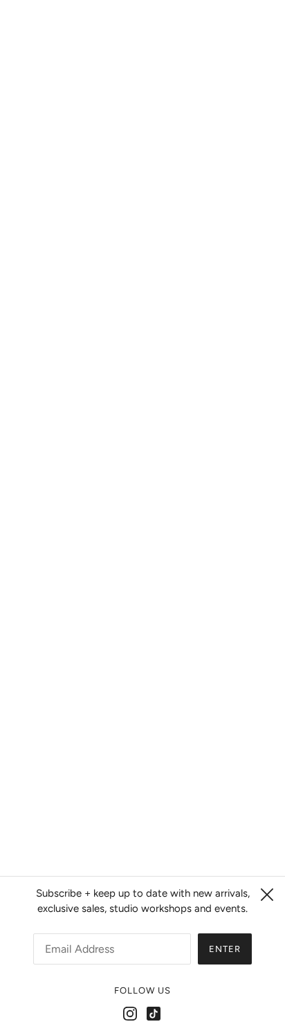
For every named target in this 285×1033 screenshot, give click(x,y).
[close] (267, 895)
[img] (127, 688)
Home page (152, 184)
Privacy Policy (143, 782)
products (163, 200)
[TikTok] (153, 1013)
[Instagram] (130, 1013)
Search (142, 761)
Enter (225, 949)
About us (143, 803)
